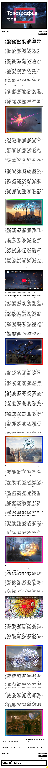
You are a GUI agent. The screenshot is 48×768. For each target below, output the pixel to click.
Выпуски (42, 753)
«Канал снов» (36, 148)
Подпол (44, 31)
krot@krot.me (42, 758)
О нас (42, 755)
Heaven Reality (24, 43)
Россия (40, 31)
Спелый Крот (11, 762)
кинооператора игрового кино (27, 46)
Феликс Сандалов (42, 33)
